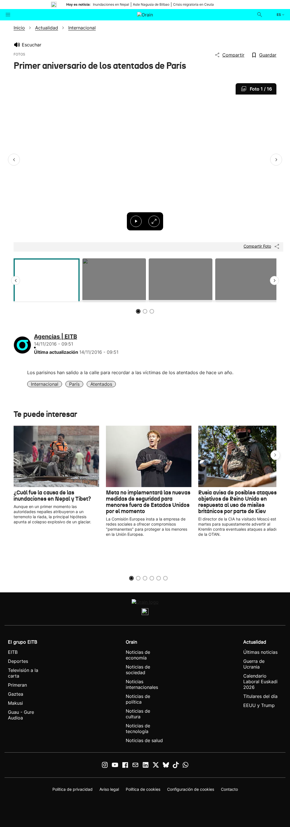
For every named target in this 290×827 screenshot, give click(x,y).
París (74, 384)
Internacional (44, 384)
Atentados (101, 384)
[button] (14, 160)
